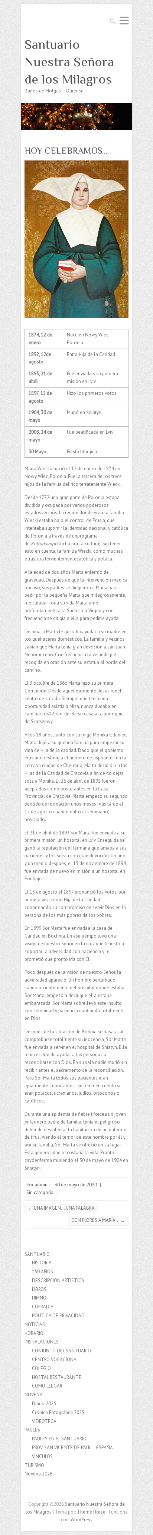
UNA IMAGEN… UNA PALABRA (61, 1208)
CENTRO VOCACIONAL (55, 1359)
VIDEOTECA (44, 1421)
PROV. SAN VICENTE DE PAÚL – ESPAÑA (72, 1447)
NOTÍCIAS (35, 1324)
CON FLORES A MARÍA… (98, 1220)
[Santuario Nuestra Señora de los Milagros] (76, 107)
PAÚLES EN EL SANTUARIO (59, 1439)
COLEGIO (41, 1368)
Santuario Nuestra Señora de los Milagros (69, 62)
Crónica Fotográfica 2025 (58, 1412)
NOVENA (34, 1395)
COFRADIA (42, 1307)
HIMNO (39, 1298)
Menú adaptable (124, 20)
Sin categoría (39, 1192)
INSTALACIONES (42, 1342)
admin (41, 1185)
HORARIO (34, 1333)
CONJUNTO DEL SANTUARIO (61, 1351)
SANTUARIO (37, 1254)
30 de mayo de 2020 (76, 1185)
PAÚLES (32, 1430)
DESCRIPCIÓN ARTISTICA (58, 1280)
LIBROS (39, 1289)
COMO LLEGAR (47, 1386)
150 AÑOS (42, 1271)
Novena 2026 (38, 1474)
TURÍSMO (34, 1465)
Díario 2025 (44, 1403)
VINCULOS (42, 1456)
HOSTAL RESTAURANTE (56, 1377)
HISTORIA (42, 1263)
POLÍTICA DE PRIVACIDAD (58, 1315)
